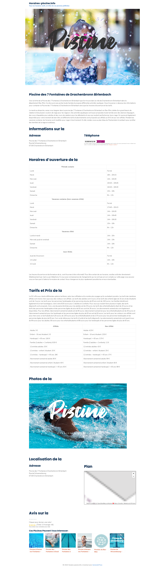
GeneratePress (97, 565)
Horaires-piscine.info (42, 3)
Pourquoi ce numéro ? (113, 144)
